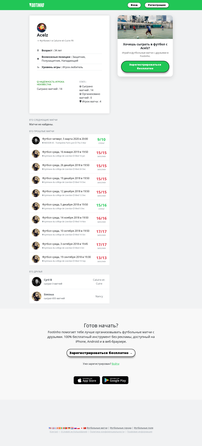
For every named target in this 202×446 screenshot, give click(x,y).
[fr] (56, 427)
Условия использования (74, 431)
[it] (62, 427)
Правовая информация (139, 431)
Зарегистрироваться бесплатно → (101, 353)
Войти (115, 363)
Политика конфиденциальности (107, 431)
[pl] (78, 427)
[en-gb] (53, 427)
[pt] (66, 427)
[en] (50, 427)
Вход (134, 5)
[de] (69, 427)
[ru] (75, 427)
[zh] (84, 427)
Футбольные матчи (97, 427)
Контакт (54, 431)
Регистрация (157, 5)
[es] (59, 427)
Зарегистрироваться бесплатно (145, 66)
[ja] (81, 427)
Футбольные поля (143, 427)
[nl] (72, 427)
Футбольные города (120, 427)
